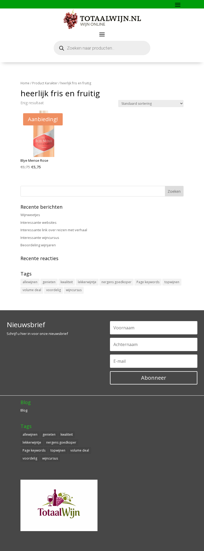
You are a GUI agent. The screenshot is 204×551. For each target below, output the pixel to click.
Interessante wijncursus (39, 237)
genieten (49, 282)
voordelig (53, 290)
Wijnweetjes (30, 214)
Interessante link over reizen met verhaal (53, 230)
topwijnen (171, 282)
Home (24, 83)
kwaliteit (67, 282)
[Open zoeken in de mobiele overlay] (102, 48)
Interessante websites (38, 222)
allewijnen (30, 282)
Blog (23, 410)
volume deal (32, 290)
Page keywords (148, 282)
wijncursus (74, 290)
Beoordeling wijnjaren (38, 245)
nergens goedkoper (116, 282)
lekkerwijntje (87, 282)
